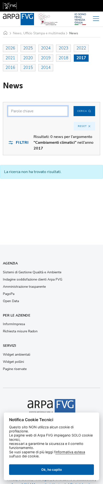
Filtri (22, 142)
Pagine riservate (15, 369)
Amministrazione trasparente (24, 287)
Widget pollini (13, 362)
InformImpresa (14, 324)
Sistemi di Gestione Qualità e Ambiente (32, 272)
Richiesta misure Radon (20, 331)
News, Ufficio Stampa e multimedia (39, 33)
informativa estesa (70, 452)
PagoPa (8, 294)
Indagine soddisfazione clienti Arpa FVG (32, 279)
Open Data (11, 301)
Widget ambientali (16, 355)
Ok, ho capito (51, 470)
